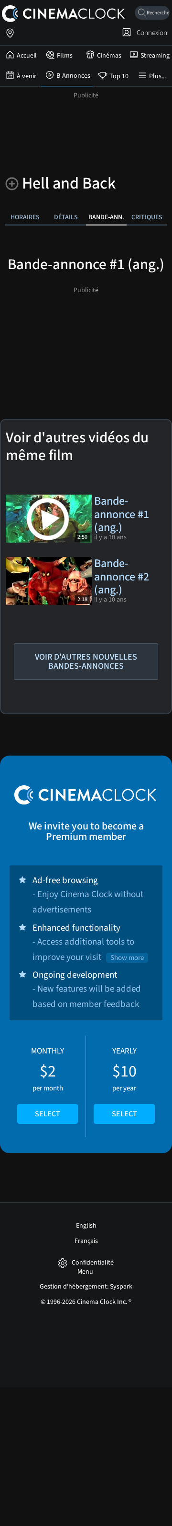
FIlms (65, 55)
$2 (47, 1082)
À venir (26, 76)
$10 (124, 1082)
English (86, 1226)
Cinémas (109, 55)
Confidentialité (93, 1262)
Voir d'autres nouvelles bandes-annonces (86, 661)
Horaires (25, 217)
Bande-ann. (106, 217)
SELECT (47, 1114)
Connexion (150, 32)
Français (86, 1241)
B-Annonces (73, 76)
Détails (66, 217)
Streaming (155, 55)
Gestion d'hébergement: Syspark (86, 1286)
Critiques (146, 217)
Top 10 (119, 76)
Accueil (27, 55)
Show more (127, 958)
